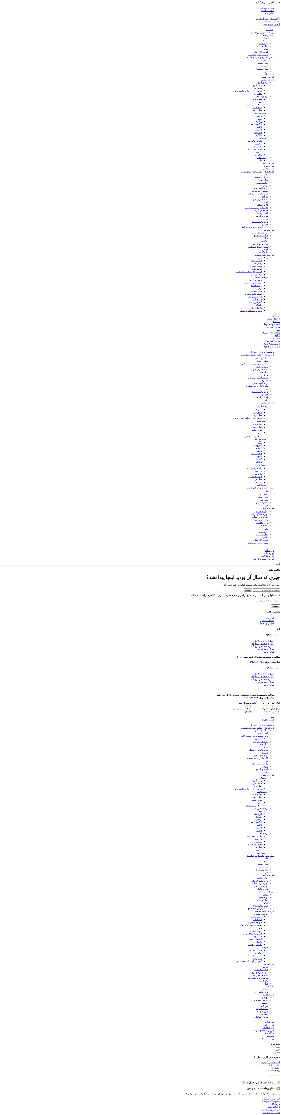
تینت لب (258, 146)
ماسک (259, 305)
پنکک (260, 118)
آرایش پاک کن (255, 280)
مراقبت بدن (262, 257)
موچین (265, 224)
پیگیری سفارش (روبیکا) (262, 646)
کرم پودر (258, 132)
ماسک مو (263, 252)
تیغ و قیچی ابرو (261, 188)
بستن (277, 1046)
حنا (266, 238)
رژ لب (259, 152)
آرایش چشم (262, 96)
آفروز (277, 564)
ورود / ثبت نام (267, 1038)
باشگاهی (270, 29)
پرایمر (259, 116)
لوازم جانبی (268, 168)
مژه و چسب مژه (260, 221)
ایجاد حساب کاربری (270, 1062)
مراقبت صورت (260, 277)
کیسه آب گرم (261, 210)
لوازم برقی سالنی (259, 517)
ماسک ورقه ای (255, 307)
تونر (260, 288)
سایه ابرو (257, 88)
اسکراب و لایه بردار (253, 282)
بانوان (265, 40)
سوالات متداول (266, 620)
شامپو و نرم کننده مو (258, 246)
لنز (266, 218)
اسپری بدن (263, 60)
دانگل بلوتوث (262, 1008)
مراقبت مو (268, 230)
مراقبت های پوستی (264, 255)
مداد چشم (257, 110)
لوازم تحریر (268, 166)
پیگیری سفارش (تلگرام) (262, 643)
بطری (265, 989)
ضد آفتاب (257, 299)
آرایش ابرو (263, 82)
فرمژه (265, 202)
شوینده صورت (255, 296)
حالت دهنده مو (261, 235)
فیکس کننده (256, 124)
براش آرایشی (261, 177)
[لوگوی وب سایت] (268, 18)
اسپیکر (265, 1003)
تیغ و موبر (263, 43)
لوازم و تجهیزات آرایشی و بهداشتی (257, 171)
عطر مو (264, 65)
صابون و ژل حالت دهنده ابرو (248, 90)
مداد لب (258, 154)
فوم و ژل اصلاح (260, 52)
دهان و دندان (262, 46)
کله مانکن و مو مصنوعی (256, 207)
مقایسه (270, 1036)
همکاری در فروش (265, 649)
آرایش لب (263, 138)
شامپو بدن (257, 269)
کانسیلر (258, 129)
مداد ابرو (258, 93)
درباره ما (269, 617)
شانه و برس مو (260, 199)
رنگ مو (264, 241)
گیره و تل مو (262, 216)
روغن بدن (257, 263)
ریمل (259, 102)
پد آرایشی (263, 179)
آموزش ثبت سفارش (264, 640)
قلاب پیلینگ (262, 205)
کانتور (259, 127)
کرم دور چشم (255, 302)
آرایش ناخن (262, 157)
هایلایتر (259, 135)
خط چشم (257, 99)
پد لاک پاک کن (261, 182)
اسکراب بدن (256, 260)
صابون (265, 49)
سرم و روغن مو (260, 243)
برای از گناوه (258, 703)
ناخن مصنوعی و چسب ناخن (254, 227)
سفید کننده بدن (255, 266)
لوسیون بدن (256, 274)
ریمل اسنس (250, 104)
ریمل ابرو (257, 85)
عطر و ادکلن (262, 68)
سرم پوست (256, 291)
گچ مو (265, 249)
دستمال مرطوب (260, 191)
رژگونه (259, 121)
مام (266, 74)
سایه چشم (257, 107)
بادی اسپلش (262, 63)
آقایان (265, 38)
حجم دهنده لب (255, 149)
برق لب (258, 143)
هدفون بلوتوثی (261, 1017)
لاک (260, 160)
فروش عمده (268, 77)
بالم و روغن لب (254, 141)
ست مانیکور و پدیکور (258, 193)
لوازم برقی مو (261, 519)
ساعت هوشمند (261, 1000)
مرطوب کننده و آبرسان (251, 310)
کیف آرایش (262, 213)
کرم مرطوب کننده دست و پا (248, 271)
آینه (266, 174)
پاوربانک (264, 1005)
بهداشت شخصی (266, 35)
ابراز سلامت (262, 511)
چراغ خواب (262, 1011)
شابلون (264, 196)
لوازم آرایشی (267, 79)
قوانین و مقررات (266, 623)
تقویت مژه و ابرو (260, 232)
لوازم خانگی (262, 522)
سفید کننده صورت (253, 294)
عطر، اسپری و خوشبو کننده (260, 57)
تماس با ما (269, 652)
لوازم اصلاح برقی (259, 514)
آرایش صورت (261, 113)
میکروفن (263, 1014)
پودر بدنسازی (261, 992)
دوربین (265, 997)
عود (266, 71)
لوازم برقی (268, 163)
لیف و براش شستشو (258, 54)
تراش (265, 185)
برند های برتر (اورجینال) (262, 32)
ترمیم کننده (256, 285)
